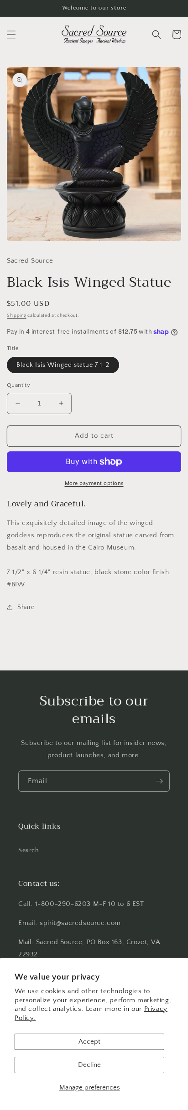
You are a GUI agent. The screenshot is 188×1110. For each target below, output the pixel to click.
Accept (89, 1041)
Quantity (18, 385)
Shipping (16, 315)
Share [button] (26, 607)
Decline (89, 1065)
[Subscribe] (159, 781)
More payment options (94, 483)
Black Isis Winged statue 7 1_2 (63, 365)
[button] (11, 35)
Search (28, 850)
